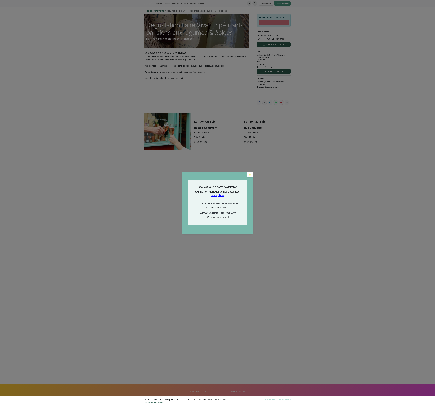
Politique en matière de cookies (154, 403)
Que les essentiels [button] (269, 400)
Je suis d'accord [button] (283, 400)
